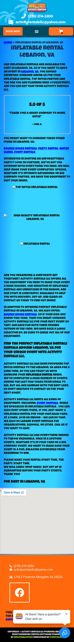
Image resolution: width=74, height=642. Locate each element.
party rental (48, 148)
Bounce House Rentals (20, 148)
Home (8, 42)
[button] (37, 31)
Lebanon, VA (30, 71)
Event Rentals (24, 152)
